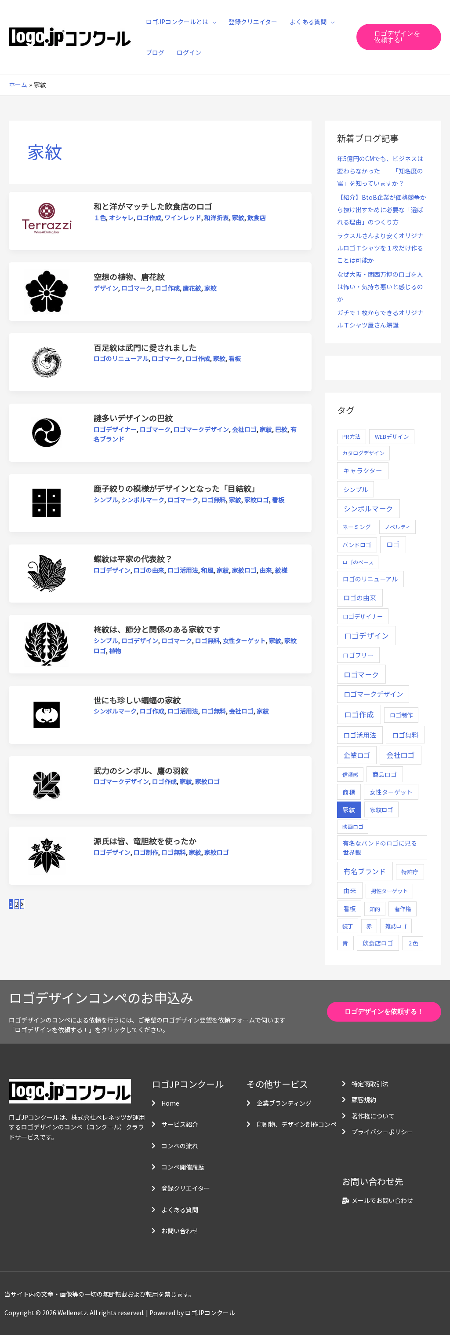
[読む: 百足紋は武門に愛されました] (47, 361)
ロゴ (392, 544)
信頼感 (350, 775)
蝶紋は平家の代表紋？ (133, 558)
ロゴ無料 (213, 499)
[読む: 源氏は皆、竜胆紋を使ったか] (47, 854)
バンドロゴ (356, 545)
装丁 (347, 926)
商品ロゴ (384, 774)
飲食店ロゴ (378, 942)
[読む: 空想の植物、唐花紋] (47, 290)
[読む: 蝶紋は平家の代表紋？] (47, 572)
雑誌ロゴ (395, 926)
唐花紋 (192, 287)
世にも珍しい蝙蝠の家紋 (137, 700)
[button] (212, 21)
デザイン (106, 287)
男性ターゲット (389, 891)
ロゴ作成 (149, 217)
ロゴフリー (358, 655)
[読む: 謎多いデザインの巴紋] (47, 431)
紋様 (281, 570)
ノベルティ (397, 526)
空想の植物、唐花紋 (129, 276)
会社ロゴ (244, 429)
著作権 (402, 909)
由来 (266, 570)
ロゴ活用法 (182, 570)
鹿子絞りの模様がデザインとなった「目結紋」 (176, 488)
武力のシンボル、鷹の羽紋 (141, 770)
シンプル (106, 499)
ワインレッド (182, 217)
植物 (115, 650)
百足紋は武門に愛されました (145, 347)
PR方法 (351, 436)
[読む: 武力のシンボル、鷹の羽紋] (47, 784)
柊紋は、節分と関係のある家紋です (157, 629)
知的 (375, 908)
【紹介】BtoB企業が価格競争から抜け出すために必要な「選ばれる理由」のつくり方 (381, 209)
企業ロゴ (357, 755)
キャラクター (362, 470)
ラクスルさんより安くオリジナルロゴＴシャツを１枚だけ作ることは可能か (380, 248)
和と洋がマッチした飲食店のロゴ (153, 206)
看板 (235, 358)
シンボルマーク (142, 499)
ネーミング (356, 526)
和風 (207, 570)
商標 (349, 791)
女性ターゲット (244, 640)
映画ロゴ (352, 826)
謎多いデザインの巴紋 (133, 417)
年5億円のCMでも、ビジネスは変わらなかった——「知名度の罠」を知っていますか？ (380, 171)
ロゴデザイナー (115, 429)
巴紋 (281, 429)
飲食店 (256, 217)
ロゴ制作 (146, 852)
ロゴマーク (136, 287)
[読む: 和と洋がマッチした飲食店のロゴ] (47, 220)
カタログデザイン (363, 453)
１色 (100, 217)
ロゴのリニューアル (121, 358)
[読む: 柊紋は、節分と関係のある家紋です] (47, 643)
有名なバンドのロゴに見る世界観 (380, 847)
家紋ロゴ (256, 499)
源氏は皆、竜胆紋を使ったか (145, 840)
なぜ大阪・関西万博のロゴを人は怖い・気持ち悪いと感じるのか (380, 286)
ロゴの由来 (149, 570)
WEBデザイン (392, 436)
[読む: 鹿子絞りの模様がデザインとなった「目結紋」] (47, 502)
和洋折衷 (216, 217)
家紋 (238, 217)
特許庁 (409, 872)
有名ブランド (365, 871)
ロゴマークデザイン (201, 429)
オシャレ (121, 217)
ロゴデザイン (112, 570)
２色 (412, 943)
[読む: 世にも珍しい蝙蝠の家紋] (47, 713)
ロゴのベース (358, 562)
